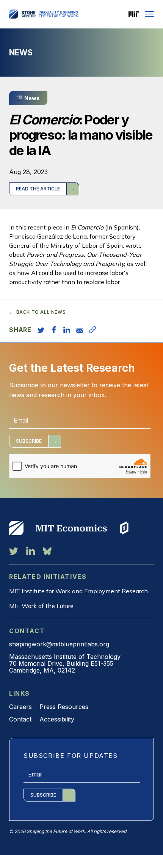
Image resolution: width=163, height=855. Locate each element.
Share (20, 330)
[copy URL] (92, 329)
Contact (20, 719)
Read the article (38, 189)
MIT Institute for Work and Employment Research (78, 591)
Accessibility (56, 719)
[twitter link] (13, 551)
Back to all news (41, 312)
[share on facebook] (53, 329)
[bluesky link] (47, 551)
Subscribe (29, 441)
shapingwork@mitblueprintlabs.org (59, 644)
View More (16, 528)
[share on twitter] (41, 329)
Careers (20, 706)
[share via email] (79, 329)
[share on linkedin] (66, 329)
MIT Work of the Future (41, 606)
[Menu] (149, 14)
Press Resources (63, 706)
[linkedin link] (30, 551)
